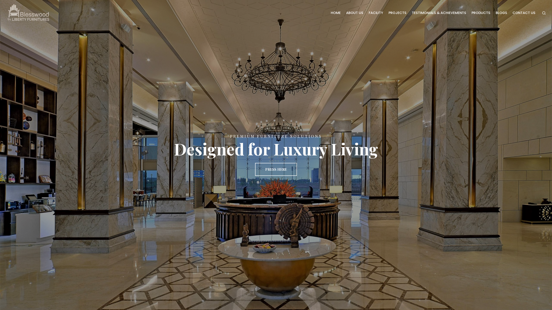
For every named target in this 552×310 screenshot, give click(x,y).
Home (336, 12)
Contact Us (524, 12)
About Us (354, 12)
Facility (376, 12)
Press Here (276, 169)
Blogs (501, 12)
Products (481, 12)
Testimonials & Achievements (439, 12)
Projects (397, 12)
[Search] (544, 13)
